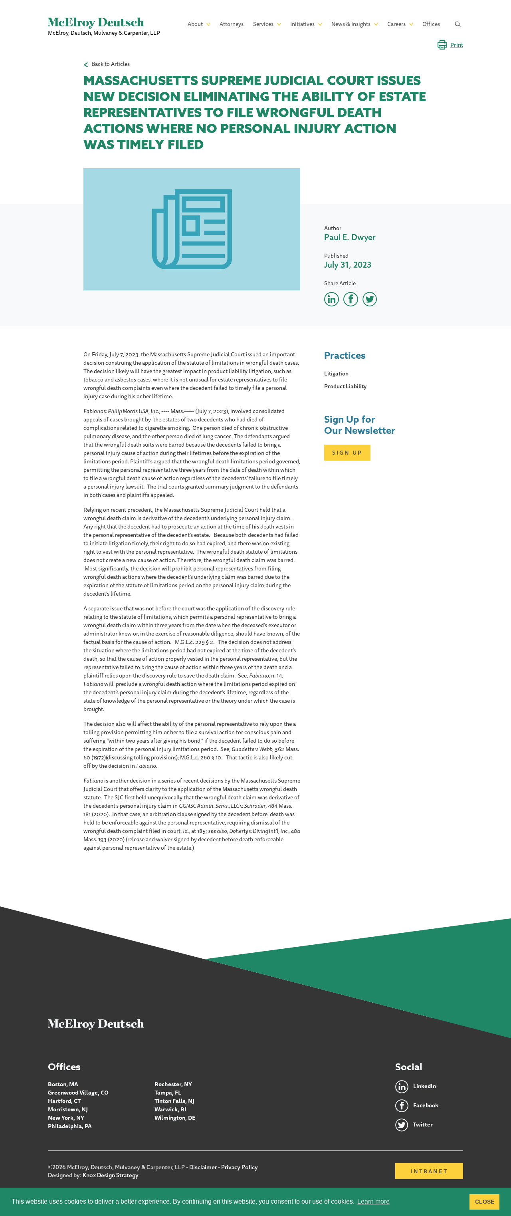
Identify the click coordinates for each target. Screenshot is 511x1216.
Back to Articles (110, 64)
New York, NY (66, 1117)
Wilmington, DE (175, 1117)
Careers (396, 24)
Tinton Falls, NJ (174, 1101)
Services (263, 24)
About (195, 24)
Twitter (423, 1124)
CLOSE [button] (484, 1201)
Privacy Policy (239, 1167)
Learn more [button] (373, 1201)
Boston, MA (63, 1084)
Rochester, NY (173, 1084)
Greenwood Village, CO (78, 1092)
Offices (431, 24)
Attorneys (232, 24)
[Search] (458, 24)
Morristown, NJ (68, 1109)
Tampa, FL (167, 1092)
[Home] (96, 1024)
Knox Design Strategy (111, 1175)
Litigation (336, 373)
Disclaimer (203, 1167)
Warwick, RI (170, 1109)
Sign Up (347, 452)
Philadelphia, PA (70, 1126)
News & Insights (350, 24)
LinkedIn (424, 1086)
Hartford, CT (64, 1101)
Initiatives (302, 24)
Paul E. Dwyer (350, 237)
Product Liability (345, 386)
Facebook (425, 1105)
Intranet (429, 1171)
